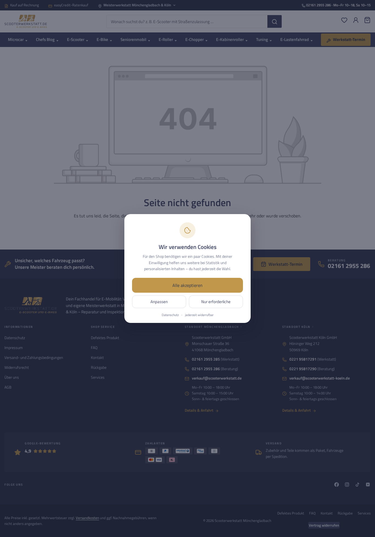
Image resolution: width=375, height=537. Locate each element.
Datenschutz (170, 314)
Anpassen (159, 301)
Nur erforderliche (216, 301)
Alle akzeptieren (187, 285)
